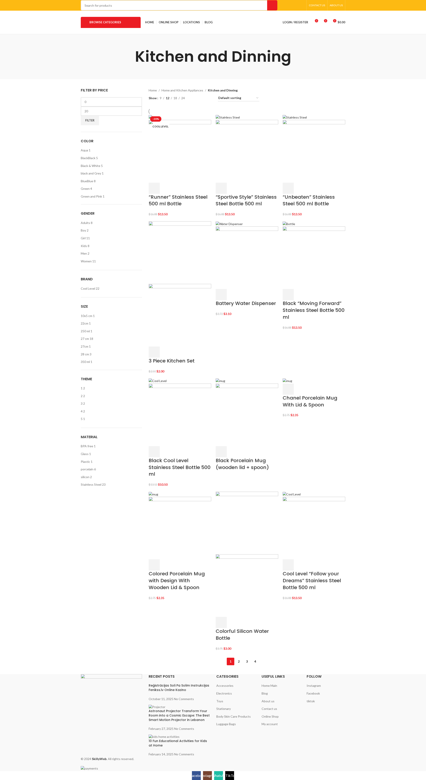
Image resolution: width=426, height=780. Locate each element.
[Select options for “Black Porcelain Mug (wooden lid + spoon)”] (221, 451)
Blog (265, 693)
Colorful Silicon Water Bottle (242, 634)
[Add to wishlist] (189, 188)
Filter (90, 120)
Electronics (224, 693)
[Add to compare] (177, 188)
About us (268, 701)
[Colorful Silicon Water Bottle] (247, 522)
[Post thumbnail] (157, 706)
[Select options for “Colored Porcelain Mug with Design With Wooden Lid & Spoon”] (154, 564)
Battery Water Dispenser (246, 303)
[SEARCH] (272, 5)
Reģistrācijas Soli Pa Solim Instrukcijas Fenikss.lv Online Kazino (179, 687)
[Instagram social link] (290, 5)
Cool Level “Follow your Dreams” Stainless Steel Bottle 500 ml (312, 580)
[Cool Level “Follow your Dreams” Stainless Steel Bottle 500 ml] (292, 494)
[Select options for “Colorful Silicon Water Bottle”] (221, 622)
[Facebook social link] (284, 5)
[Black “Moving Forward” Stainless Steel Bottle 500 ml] (289, 224)
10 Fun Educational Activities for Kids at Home (178, 743)
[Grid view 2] (195, 98)
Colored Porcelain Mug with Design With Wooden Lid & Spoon (177, 580)
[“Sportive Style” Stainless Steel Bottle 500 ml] (228, 117)
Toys (219, 701)
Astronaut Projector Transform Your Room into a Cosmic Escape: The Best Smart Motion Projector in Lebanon (179, 715)
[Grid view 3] (202, 98)
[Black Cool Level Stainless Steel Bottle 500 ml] (158, 380)
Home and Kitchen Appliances (182, 90)
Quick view (166, 188)
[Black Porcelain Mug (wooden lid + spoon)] (220, 380)
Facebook (313, 693)
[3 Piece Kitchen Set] (180, 252)
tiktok (311, 701)
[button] (154, 188)
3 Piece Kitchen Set (172, 360)
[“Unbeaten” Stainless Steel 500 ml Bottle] (295, 117)
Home (153, 90)
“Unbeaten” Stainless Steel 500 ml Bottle (309, 200)
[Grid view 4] (209, 98)
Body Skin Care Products (233, 716)
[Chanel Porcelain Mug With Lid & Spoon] (287, 380)
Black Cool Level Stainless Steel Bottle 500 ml (180, 467)
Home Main (269, 685)
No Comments (184, 699)
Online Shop (270, 716)
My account (270, 724)
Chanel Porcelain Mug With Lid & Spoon (310, 401)
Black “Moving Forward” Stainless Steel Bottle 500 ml (314, 310)
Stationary (223, 709)
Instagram (314, 685)
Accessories (224, 685)
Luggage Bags (226, 724)
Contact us (269, 709)
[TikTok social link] (301, 5)
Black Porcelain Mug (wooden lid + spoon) (242, 464)
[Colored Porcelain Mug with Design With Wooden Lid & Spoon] (153, 494)
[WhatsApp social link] (295, 5)
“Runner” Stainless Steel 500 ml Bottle (178, 200)
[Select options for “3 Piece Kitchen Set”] (154, 352)
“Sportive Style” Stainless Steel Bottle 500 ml (246, 200)
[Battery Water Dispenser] (229, 224)
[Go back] (129, 56)
